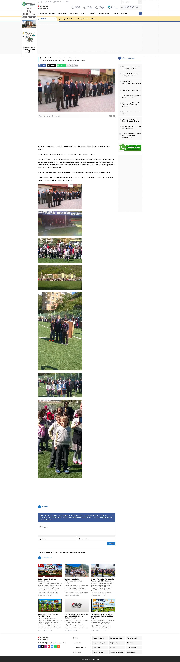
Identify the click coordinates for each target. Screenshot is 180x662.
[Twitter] (42, 646)
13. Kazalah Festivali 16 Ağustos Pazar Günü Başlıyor (48, 615)
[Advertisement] (150, 28)
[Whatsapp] (55, 646)
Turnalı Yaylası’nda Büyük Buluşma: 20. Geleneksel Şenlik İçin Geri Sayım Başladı (102, 616)
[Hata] (75, 65)
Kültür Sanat (51, 58)
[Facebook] (39, 646)
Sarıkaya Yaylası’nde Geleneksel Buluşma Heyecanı (47, 580)
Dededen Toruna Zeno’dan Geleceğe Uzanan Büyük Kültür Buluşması (102, 580)
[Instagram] (45, 646)
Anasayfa (43, 58)
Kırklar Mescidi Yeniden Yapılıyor (68, 18)
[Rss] (58, 646)
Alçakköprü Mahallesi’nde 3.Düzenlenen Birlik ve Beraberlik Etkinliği (75, 581)
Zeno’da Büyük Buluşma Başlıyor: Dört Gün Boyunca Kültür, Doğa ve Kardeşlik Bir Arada (77, 616)
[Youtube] (49, 646)
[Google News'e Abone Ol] (69, 65)
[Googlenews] (52, 646)
